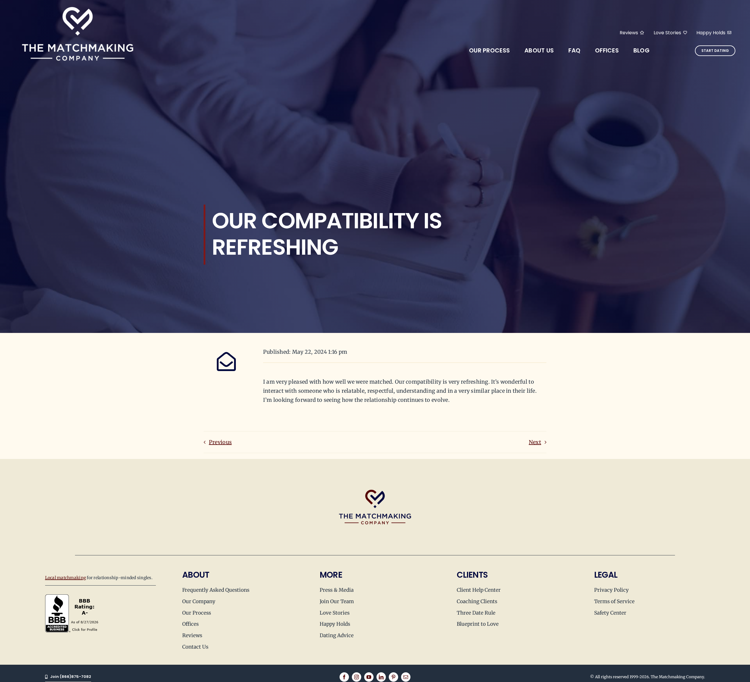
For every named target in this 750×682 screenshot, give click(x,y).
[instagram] (356, 677)
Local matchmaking (65, 577)
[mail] (405, 677)
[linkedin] (381, 677)
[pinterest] (393, 677)
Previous (220, 442)
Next (535, 442)
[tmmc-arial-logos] (78, 5)
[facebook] (344, 677)
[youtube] (369, 677)
